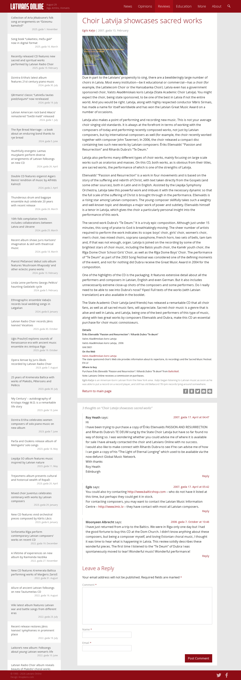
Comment (89, 585)
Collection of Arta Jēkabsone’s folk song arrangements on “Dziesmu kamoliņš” (34, 23)
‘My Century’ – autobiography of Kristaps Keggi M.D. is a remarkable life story (34, 404)
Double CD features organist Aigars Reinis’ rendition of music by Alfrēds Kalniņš (34, 181)
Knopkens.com (26, 676)
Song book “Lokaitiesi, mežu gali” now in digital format (34, 42)
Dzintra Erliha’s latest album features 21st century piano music (34, 81)
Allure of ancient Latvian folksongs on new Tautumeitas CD (34, 591)
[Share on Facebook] (185, 391)
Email (86, 643)
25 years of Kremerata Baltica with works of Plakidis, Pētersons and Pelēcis (34, 382)
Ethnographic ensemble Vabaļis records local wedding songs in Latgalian (34, 305)
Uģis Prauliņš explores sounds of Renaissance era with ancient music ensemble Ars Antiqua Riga (34, 344)
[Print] (209, 391)
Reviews (164, 6)
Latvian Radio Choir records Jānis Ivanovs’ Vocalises (34, 324)
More (202, 6)
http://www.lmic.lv (111, 507)
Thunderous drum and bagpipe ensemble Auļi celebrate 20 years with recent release (34, 203)
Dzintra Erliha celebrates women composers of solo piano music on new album (34, 425)
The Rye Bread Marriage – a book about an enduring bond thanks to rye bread (34, 135)
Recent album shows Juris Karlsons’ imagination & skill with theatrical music (34, 245)
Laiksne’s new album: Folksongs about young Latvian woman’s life (34, 651)
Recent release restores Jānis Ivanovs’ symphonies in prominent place (34, 632)
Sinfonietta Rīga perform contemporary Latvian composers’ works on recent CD (34, 537)
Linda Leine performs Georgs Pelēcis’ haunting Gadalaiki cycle (34, 286)
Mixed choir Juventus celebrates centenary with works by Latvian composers (34, 498)
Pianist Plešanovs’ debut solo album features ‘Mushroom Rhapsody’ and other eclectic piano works (34, 267)
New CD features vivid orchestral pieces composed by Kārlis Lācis (34, 518)
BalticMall (173, 371)
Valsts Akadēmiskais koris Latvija (99, 355)
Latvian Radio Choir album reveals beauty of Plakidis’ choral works (34, 668)
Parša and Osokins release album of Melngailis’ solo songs (34, 444)
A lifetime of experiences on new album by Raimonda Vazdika (34, 556)
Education (184, 6)
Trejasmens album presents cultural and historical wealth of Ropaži (34, 479)
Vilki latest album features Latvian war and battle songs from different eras (34, 610)
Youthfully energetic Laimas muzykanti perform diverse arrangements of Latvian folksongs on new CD (34, 158)
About (216, 6)
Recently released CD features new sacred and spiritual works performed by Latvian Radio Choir (34, 61)
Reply (205, 476)
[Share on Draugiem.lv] (191, 391)
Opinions (145, 6)
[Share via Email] (203, 391)
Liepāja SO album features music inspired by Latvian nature (34, 462)
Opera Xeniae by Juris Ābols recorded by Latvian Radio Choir (34, 363)
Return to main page (96, 391)
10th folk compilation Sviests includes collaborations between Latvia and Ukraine (34, 224)
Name (87, 629)
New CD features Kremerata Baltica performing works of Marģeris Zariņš (34, 574)
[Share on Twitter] (197, 391)
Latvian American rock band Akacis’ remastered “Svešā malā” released (34, 115)
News (128, 6)
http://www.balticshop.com (146, 492)
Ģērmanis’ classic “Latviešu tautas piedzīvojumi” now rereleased (34, 98)
